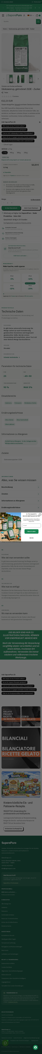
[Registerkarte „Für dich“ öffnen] (35, 1047)
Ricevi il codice (32, 531)
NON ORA (31, 538)
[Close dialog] (40, 514)
